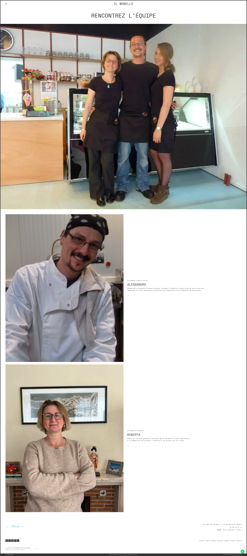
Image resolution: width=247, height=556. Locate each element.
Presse (232, 540)
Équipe (226, 540)
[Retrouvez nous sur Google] (9, 540)
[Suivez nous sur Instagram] (12, 540)
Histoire (220, 540)
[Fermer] (37, 548)
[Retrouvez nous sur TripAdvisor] (18, 540)
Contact (239, 540)
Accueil (202, 540)
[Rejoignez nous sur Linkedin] (15, 540)
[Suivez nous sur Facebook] (6, 540)
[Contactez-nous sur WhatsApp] (242, 551)
